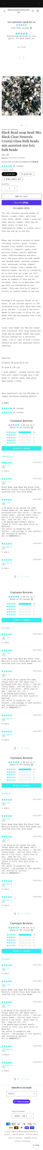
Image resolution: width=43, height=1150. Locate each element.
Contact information (23, 1141)
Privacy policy (32, 1134)
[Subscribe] (34, 1093)
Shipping (5, 157)
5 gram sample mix (12, 179)
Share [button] (6, 403)
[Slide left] (16, 125)
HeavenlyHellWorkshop (20, 1131)
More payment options (21, 208)
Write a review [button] (21, 448)
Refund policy (18, 1134)
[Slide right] (26, 125)
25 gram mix (9, 174)
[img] (21, 25)
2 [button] (18, 576)
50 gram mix (26, 174)
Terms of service (15, 1138)
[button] (4, 11)
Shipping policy (30, 1138)
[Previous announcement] (4, 3)
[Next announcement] (38, 3)
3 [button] (22, 576)
